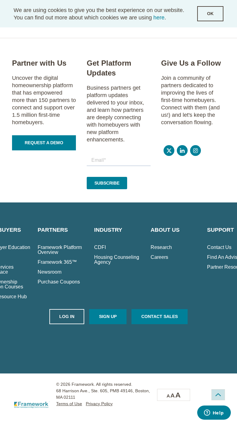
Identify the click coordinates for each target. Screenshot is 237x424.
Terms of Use (69, 403)
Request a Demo (44, 142)
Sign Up (108, 316)
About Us (165, 230)
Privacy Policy (99, 403)
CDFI (100, 247)
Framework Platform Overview (60, 250)
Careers (159, 257)
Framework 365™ (57, 262)
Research (161, 247)
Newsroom (49, 272)
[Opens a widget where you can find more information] (214, 413)
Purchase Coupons (59, 281)
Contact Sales (159, 316)
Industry (108, 230)
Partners (53, 230)
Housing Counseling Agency (116, 260)
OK (210, 13)
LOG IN (66, 316)
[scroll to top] (218, 394)
